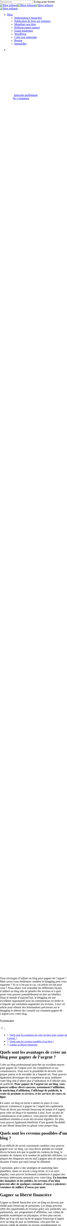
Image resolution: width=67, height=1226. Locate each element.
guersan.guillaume (26, 95)
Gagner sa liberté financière (24, 1044)
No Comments (21, 98)
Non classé (33, 63)
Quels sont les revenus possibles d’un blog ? (32, 1041)
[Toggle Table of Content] (2, 1028)
